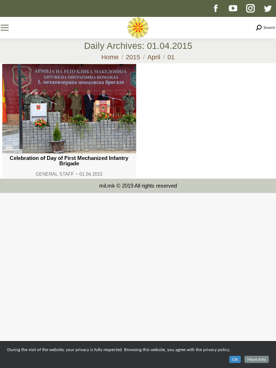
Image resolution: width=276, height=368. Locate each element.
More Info (256, 359)
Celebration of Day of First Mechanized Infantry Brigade (69, 160)
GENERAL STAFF (55, 174)
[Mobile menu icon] (5, 28)
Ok (235, 359)
